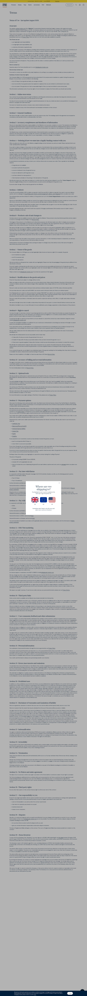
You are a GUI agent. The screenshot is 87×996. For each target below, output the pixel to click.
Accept (70, 993)
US (52, 504)
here (35, 994)
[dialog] (43, 498)
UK (35, 504)
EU (43, 504)
